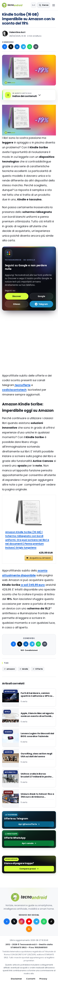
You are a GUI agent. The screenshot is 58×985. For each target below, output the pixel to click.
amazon (11, 669)
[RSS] (29, 929)
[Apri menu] (53, 5)
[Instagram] (22, 921)
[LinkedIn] (17, 46)
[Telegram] (23, 46)
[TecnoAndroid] (14, 5)
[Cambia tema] (33, 5)
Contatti (30, 978)
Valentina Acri (17, 32)
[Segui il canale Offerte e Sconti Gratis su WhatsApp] (44, 921)
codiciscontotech (14, 390)
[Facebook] (4, 46)
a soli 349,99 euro (32, 585)
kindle (25, 669)
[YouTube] (29, 921)
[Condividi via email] (35, 46)
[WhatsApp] (29, 46)
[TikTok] (51, 921)
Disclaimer (16, 978)
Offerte (39, 669)
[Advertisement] (29, 325)
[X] (10, 46)
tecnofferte (22, 385)
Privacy (43, 978)
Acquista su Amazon (40, 557)
